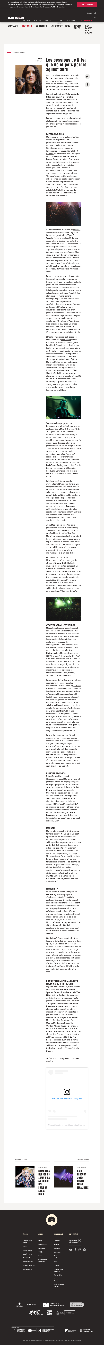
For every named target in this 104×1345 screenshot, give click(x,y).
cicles (37, 20)
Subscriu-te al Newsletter (73, 1241)
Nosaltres (57, 1248)
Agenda (27, 20)
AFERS (25, 1246)
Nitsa (40, 1256)
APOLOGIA (27, 1258)
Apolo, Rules (77, 27)
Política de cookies (58, 7)
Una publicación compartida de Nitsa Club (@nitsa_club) (71, 1125)
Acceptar (87, 5)
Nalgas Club (42, 1244)
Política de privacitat (36, 1340)
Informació (87, 20)
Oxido (40, 1252)
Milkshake (41, 1248)
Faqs (55, 1262)
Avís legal (25, 1340)
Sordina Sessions (28, 1265)
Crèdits (56, 1265)
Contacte (57, 1241)
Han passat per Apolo (88, 29)
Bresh (40, 1241)
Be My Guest (27, 1250)
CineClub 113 (72, 22)
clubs (48, 20)
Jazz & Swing (27, 1254)
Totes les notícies (18, 52)
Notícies (56, 1244)
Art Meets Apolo (60, 23)
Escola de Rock (28, 1262)
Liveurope (57, 1252)
